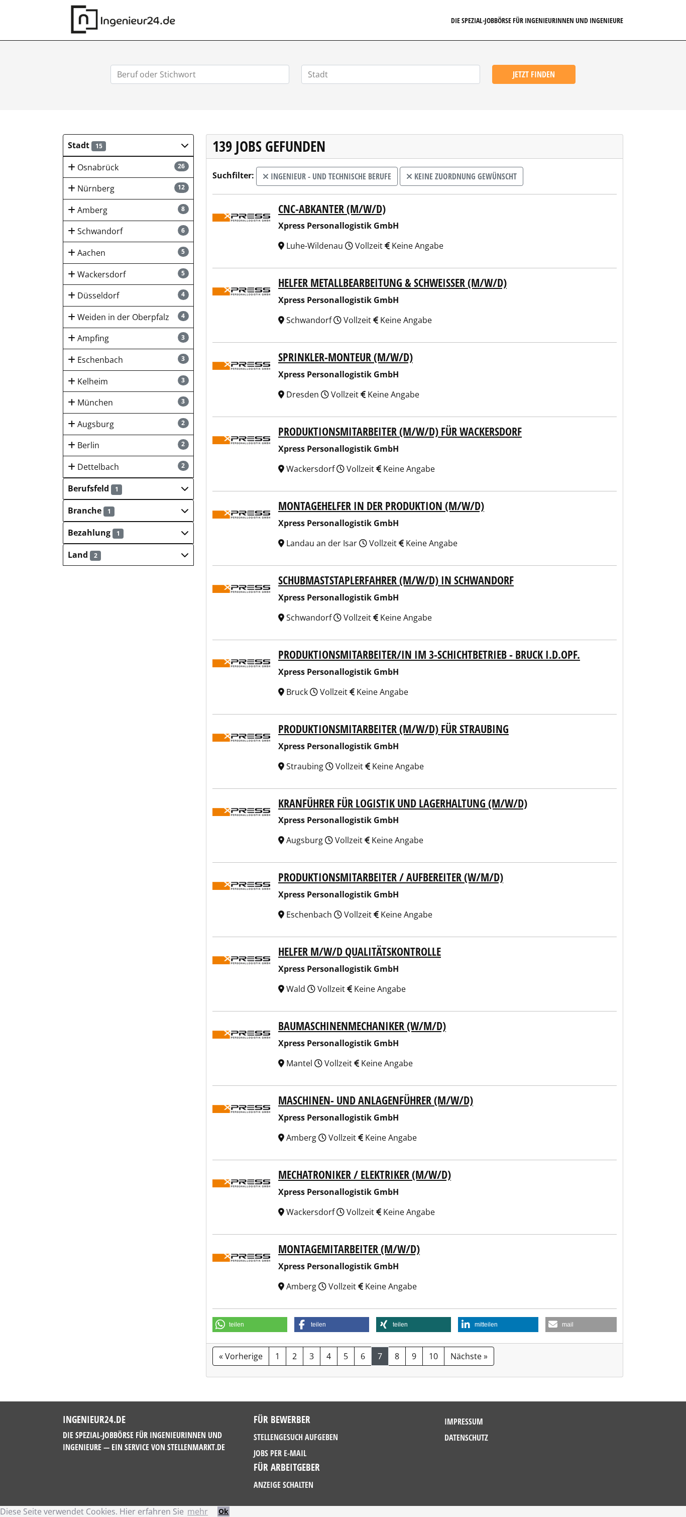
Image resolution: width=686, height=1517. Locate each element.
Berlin (130, 445)
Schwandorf (130, 231)
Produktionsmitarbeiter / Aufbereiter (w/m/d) (390, 877)
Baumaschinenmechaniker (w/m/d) (362, 1026)
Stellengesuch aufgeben (296, 1437)
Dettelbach (130, 466)
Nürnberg (130, 188)
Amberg (130, 210)
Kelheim (130, 381)
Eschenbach (130, 359)
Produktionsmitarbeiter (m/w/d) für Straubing (393, 729)
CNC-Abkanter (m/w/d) (332, 209)
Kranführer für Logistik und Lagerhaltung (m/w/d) (402, 803)
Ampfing (130, 338)
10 (433, 1356)
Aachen (130, 252)
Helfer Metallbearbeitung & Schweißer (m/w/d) (392, 282)
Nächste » (469, 1356)
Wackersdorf (130, 274)
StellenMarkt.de (196, 1447)
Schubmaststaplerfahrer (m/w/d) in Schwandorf (396, 580)
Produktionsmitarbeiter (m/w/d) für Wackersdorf (400, 431)
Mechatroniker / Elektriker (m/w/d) (364, 1174)
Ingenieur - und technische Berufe (330, 176)
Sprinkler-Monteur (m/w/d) (345, 357)
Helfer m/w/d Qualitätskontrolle (359, 951)
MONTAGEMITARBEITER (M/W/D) (349, 1249)
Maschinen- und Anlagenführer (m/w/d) (375, 1100)
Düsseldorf (130, 295)
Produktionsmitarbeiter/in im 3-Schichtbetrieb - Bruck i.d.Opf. (429, 654)
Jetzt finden (534, 74)
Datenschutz (466, 1437)
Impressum (463, 1421)
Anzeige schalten (283, 1484)
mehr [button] (197, 1511)
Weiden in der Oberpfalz (130, 317)
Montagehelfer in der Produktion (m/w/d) (381, 506)
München (130, 402)
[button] (128, 145)
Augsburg (130, 424)
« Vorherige (241, 1356)
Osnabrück (130, 167)
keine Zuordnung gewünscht (464, 176)
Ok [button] (223, 1511)
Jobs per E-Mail (280, 1453)
